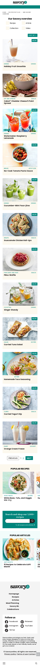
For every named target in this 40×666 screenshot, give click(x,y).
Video (28, 28)
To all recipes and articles (25, 525)
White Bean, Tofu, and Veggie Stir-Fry (18, 499)
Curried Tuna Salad (13, 344)
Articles (15, 600)
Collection (14, 28)
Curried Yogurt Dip (13, 414)
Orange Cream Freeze (14, 449)
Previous (13, 458)
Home (4, 12)
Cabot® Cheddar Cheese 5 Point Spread (19, 102)
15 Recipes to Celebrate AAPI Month (17, 565)
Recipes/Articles (14, 12)
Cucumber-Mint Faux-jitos (17, 205)
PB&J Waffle (10, 275)
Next (29, 458)
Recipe (13, 23)
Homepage (14, 594)
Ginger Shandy (11, 310)
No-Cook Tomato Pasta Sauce (18, 171)
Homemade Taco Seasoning (17, 379)
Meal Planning (12, 603)
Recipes (15, 597)
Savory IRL (14, 606)
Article (28, 23)
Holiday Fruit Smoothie (15, 66)
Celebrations (13, 609)
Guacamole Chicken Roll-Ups (18, 240)
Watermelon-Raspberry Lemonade (15, 137)
